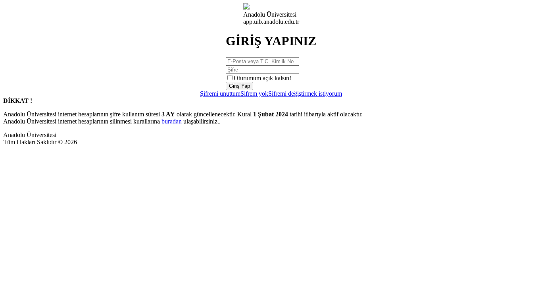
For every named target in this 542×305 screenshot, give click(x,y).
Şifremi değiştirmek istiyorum (305, 93)
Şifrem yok (254, 93)
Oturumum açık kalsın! (262, 78)
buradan (172, 121)
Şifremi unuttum (220, 93)
